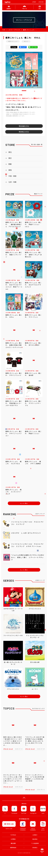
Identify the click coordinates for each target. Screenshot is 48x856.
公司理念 (13, 839)
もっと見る (24, 503)
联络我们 (34, 847)
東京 (10, 158)
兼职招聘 (13, 843)
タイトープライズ (14, 30)
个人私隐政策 (35, 843)
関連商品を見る (24, 132)
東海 (10, 170)
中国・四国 (12, 176)
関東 (10, 164)
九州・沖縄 (12, 182)
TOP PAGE (13, 835)
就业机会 (34, 839)
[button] (24, 90)
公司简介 (34, 2)
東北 (10, 152)
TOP (3, 30)
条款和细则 (13, 847)
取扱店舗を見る (24, 126)
